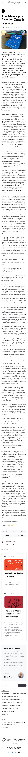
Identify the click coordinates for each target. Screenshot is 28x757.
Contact (19, 747)
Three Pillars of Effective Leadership (11, 699)
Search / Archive (11, 747)
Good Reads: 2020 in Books (9, 711)
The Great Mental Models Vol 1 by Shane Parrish (13, 614)
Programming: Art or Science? (9, 696)
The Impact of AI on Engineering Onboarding (13, 693)
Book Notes (15, 746)
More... (5, 670)
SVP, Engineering (19, 658)
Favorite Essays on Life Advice (9, 708)
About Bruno (7, 746)
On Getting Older (6, 714)
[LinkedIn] (12, 752)
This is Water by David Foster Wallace (11, 702)
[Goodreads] (15, 752)
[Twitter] (9, 752)
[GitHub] (19, 752)
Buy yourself (4, 521)
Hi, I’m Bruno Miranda (12, 649)
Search (22, 685)
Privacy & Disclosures (14, 748)
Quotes (21, 746)
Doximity (7, 659)
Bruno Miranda (6, 27)
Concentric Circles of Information (10, 705)
